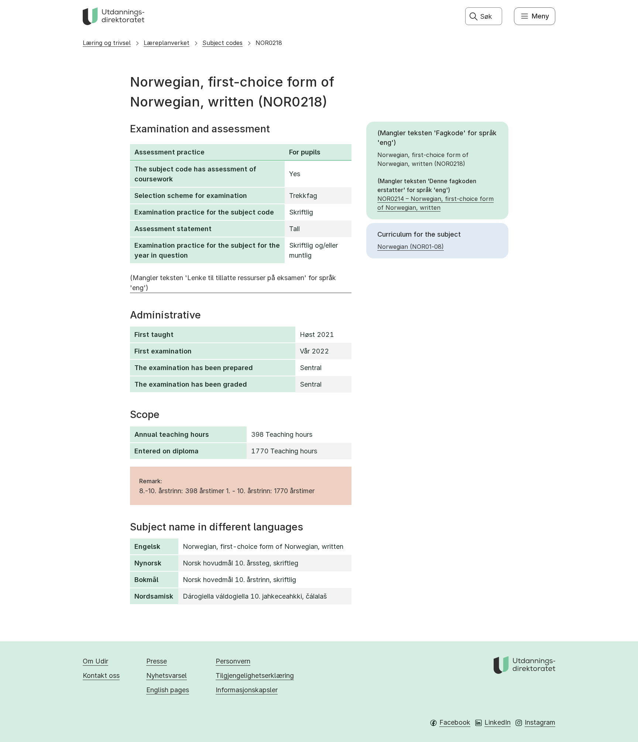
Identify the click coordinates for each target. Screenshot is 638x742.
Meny (540, 16)
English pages (167, 690)
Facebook (454, 722)
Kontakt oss (101, 675)
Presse (156, 661)
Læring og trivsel (107, 42)
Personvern (233, 661)
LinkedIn (497, 722)
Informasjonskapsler (247, 690)
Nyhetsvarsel (166, 675)
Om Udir (95, 661)
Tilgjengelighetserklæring (255, 675)
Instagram (540, 722)
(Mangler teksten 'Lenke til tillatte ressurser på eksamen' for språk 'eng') (233, 283)
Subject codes (222, 42)
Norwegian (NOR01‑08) (410, 246)
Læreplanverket (166, 42)
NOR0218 (268, 42)
